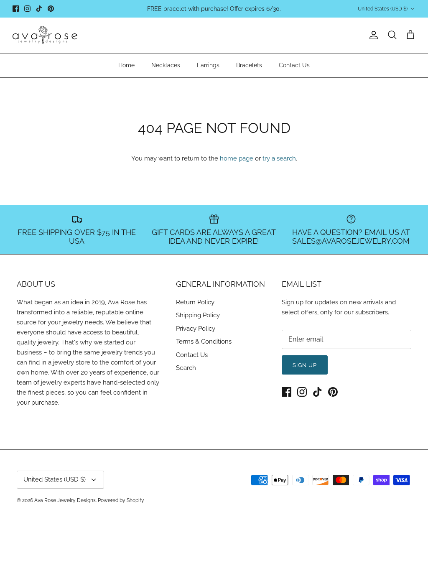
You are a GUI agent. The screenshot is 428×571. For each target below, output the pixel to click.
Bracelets (249, 65)
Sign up (305, 365)
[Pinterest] (51, 8)
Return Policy (195, 302)
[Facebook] (16, 8)
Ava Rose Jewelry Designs (65, 500)
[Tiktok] (39, 8)
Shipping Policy (198, 315)
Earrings (208, 65)
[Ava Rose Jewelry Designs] (45, 35)
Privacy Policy (195, 328)
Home (126, 65)
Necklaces (165, 65)
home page (236, 158)
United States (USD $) (383, 9)
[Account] (372, 35)
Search (186, 368)
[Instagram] (27, 8)
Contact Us (294, 65)
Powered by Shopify (121, 500)
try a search (279, 158)
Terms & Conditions (204, 341)
